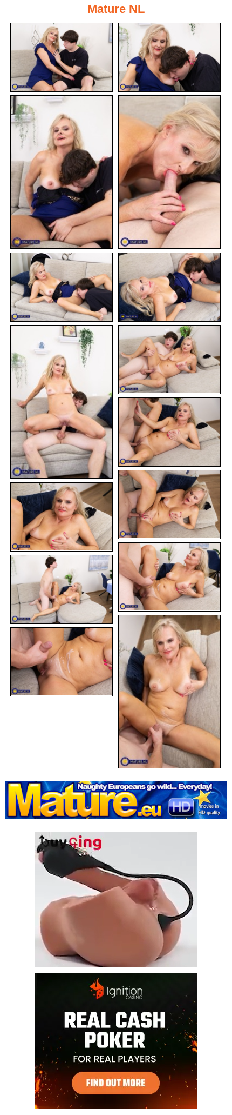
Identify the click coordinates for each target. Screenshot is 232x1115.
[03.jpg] (61, 172)
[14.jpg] (169, 691)
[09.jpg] (169, 432)
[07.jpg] (61, 402)
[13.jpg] (61, 589)
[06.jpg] (169, 287)
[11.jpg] (61, 517)
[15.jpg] (61, 661)
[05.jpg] (61, 287)
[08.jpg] (169, 359)
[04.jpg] (169, 172)
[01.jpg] (61, 57)
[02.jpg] (169, 57)
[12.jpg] (169, 577)
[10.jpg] (169, 504)
